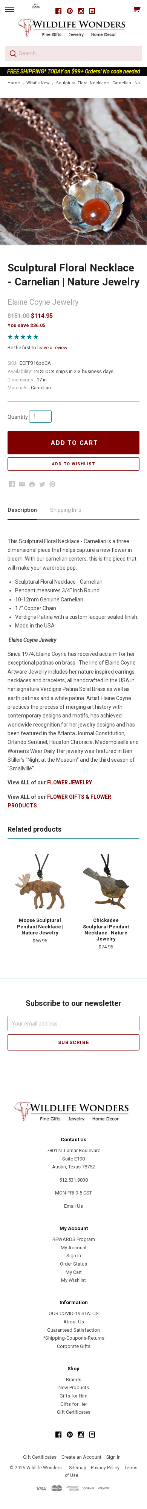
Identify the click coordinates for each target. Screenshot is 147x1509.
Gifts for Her (73, 1404)
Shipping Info (65, 510)
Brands (73, 1379)
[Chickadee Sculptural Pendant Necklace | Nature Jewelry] (106, 882)
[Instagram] (81, 11)
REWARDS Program (73, 1239)
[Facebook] (58, 11)
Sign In (73, 1255)
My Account (74, 1247)
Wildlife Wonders (44, 1467)
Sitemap (77, 1467)
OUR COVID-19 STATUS (74, 1313)
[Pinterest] (70, 11)
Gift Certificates (73, 1412)
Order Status (73, 1264)
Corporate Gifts (73, 1346)
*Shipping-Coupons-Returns (73, 1338)
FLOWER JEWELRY (69, 782)
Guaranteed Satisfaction (73, 1330)
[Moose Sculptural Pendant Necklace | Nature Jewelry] (40, 882)
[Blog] (92, 11)
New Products (73, 1387)
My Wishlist (73, 1280)
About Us (73, 1322)
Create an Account (81, 1457)
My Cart (74, 1272)
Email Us (73, 1206)
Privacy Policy (105, 1467)
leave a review (52, 347)
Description (22, 510)
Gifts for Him (73, 1396)
